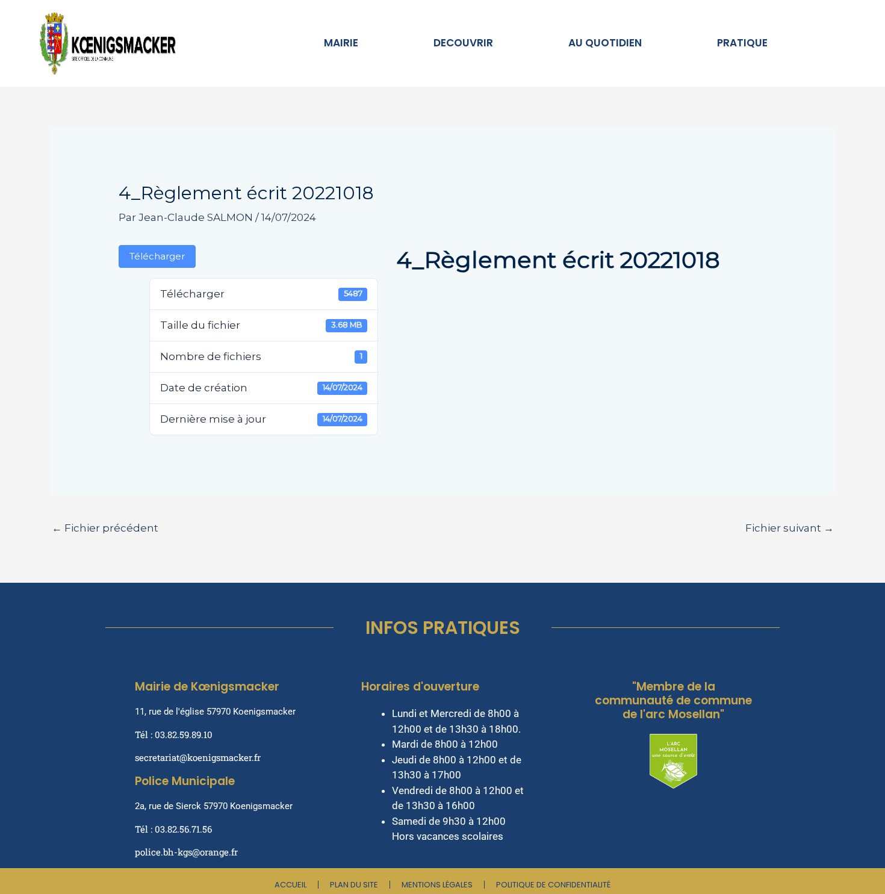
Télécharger (157, 256)
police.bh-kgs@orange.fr (186, 852)
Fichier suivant (789, 528)
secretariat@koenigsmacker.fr (198, 757)
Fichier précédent (105, 528)
